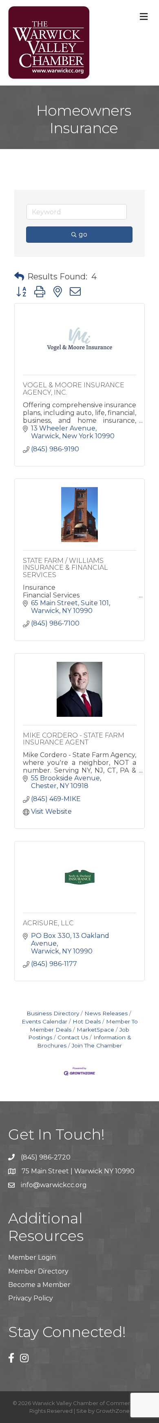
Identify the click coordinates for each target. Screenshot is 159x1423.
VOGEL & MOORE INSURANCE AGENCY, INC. (73, 388)
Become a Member (39, 1285)
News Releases (106, 1013)
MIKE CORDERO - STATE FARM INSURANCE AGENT (73, 739)
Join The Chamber (97, 1045)
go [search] (83, 234)
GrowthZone (113, 1411)
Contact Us (72, 1037)
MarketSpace (95, 1029)
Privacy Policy (30, 1298)
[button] (19, 276)
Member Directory (38, 1271)
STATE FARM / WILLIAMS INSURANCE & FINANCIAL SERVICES (65, 568)
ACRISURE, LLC (48, 923)
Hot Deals (87, 1021)
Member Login (32, 1257)
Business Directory (52, 1013)
